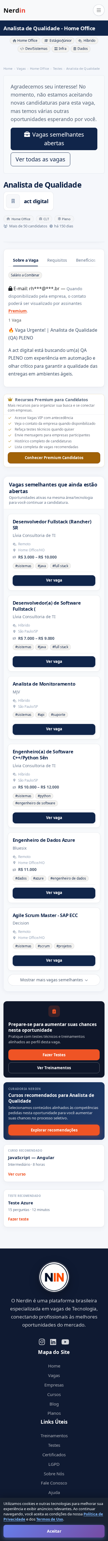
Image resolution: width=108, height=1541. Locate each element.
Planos (54, 1413)
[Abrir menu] (99, 10)
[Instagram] (42, 1341)
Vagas (54, 1375)
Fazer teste (18, 1219)
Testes (54, 1445)
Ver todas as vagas (40, 159)
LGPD (54, 1464)
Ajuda (54, 1492)
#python (44, 796)
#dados (21, 878)
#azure (38, 878)
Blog (54, 1404)
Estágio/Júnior (61, 40)
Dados (82, 48)
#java (42, 566)
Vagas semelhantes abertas (58, 139)
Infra (63, 48)
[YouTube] (65, 1341)
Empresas (54, 1385)
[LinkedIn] (53, 1341)
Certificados (54, 1454)
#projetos (64, 946)
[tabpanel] (54, 324)
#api (41, 714)
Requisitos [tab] (57, 260)
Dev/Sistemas (36, 48)
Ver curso (17, 1174)
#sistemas (23, 566)
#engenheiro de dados (68, 878)
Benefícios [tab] (85, 260)
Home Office (27, 40)
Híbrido (89, 40)
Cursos (54, 1394)
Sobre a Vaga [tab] (25, 260)
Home (54, 1366)
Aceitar (54, 1531)
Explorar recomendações (54, 1130)
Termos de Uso (49, 1519)
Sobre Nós (54, 1473)
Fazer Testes (54, 1054)
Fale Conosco (54, 1483)
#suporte (58, 714)
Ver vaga (54, 580)
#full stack (60, 566)
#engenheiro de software (35, 803)
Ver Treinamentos (54, 1067)
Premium (17, 311)
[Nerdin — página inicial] (54, 1277)
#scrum (44, 946)
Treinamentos (54, 1435)
